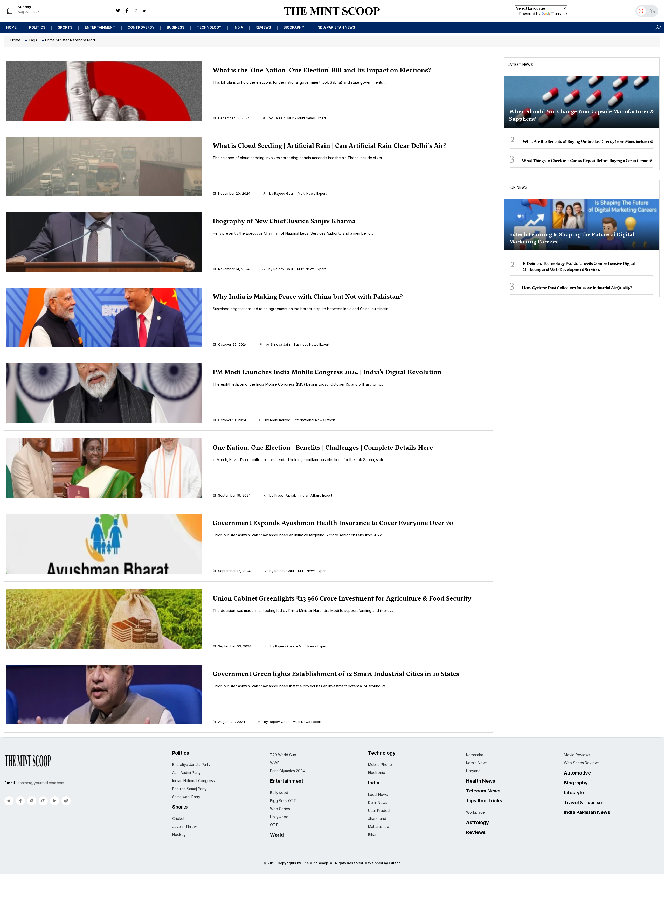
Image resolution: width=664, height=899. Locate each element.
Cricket (178, 818)
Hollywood (279, 816)
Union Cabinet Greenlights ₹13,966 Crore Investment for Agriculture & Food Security (342, 598)
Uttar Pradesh (379, 810)
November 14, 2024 (234, 269)
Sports (65, 27)
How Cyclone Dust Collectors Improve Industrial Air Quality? (577, 287)
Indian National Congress (193, 780)
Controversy (141, 27)
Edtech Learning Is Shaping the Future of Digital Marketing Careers (571, 238)
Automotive (577, 773)
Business (175, 27)
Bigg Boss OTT (283, 800)
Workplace (475, 812)
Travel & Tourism (584, 802)
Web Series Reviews (581, 763)
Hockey (179, 834)
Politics (37, 27)
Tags (33, 40)
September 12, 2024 (234, 571)
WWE (274, 763)
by (297, 118)
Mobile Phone (380, 764)
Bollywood (279, 792)
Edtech (394, 863)
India (238, 27)
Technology (209, 27)
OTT (274, 825)
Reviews (263, 27)
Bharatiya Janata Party (191, 764)
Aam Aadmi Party (186, 772)
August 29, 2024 (231, 722)
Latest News (520, 64)
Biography (293, 27)
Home (11, 27)
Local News (378, 794)
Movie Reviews (577, 754)
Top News (517, 187)
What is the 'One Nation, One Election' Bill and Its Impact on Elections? (322, 70)
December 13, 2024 (234, 118)
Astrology (477, 822)
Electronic (376, 772)
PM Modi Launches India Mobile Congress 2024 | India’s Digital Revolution (327, 372)
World (277, 835)
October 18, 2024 (232, 420)
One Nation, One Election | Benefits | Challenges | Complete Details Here (323, 447)
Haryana (473, 771)
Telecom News (483, 791)
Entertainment (100, 27)
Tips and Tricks (484, 800)
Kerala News (476, 763)
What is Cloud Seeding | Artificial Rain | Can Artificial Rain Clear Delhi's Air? (330, 145)
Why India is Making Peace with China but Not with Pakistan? (308, 296)
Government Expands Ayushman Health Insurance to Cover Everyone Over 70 (333, 523)
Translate (559, 13)
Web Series (280, 808)
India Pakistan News (335, 27)
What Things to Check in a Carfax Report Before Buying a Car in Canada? (587, 160)
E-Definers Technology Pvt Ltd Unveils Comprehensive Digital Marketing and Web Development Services (579, 266)
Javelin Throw (184, 826)
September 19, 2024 (234, 495)
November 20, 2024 (234, 193)
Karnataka (474, 754)
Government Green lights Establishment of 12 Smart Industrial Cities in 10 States (336, 674)
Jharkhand (377, 818)
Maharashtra (378, 826)
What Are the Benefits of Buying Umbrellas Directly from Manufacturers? (588, 141)
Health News (480, 781)
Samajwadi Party (186, 797)
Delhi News (377, 802)
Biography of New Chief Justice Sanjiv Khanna (284, 221)
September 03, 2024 (234, 646)
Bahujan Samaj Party (189, 788)
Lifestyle (574, 792)
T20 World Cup (283, 754)
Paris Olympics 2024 (287, 771)
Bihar (372, 834)
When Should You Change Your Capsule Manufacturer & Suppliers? (581, 115)
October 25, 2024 (232, 344)
